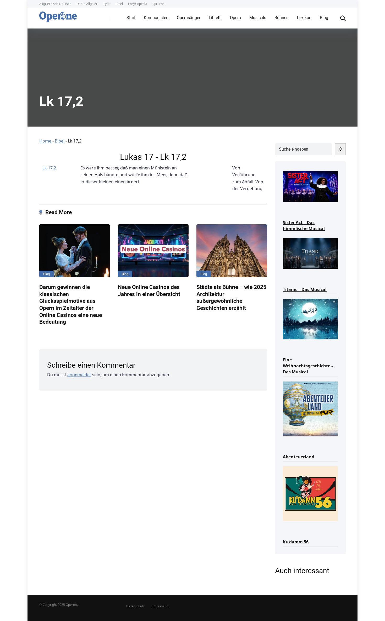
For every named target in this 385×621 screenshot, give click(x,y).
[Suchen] (340, 149)
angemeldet (79, 375)
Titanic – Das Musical (305, 289)
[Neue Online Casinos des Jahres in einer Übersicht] (153, 250)
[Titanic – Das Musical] (310, 253)
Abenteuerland (298, 457)
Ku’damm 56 (296, 542)
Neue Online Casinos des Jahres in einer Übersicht (149, 290)
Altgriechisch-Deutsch (55, 4)
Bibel (119, 4)
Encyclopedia (137, 4)
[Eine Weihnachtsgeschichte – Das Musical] (310, 318)
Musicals (257, 17)
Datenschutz (135, 606)
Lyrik (106, 4)
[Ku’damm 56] (310, 493)
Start (130, 17)
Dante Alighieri (87, 4)
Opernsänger (188, 17)
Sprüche (158, 4)
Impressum (160, 606)
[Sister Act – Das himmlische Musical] (310, 186)
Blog (324, 17)
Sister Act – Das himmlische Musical (304, 225)
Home (45, 141)
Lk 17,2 (49, 168)
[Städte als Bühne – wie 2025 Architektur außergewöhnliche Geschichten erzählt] (231, 250)
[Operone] (58, 15)
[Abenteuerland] (310, 408)
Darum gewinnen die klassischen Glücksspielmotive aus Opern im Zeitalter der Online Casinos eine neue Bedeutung (70, 304)
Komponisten (156, 17)
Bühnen (281, 17)
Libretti (215, 17)
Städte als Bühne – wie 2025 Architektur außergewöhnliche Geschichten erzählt (231, 297)
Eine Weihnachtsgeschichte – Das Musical (308, 366)
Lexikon (304, 17)
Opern (235, 17)
